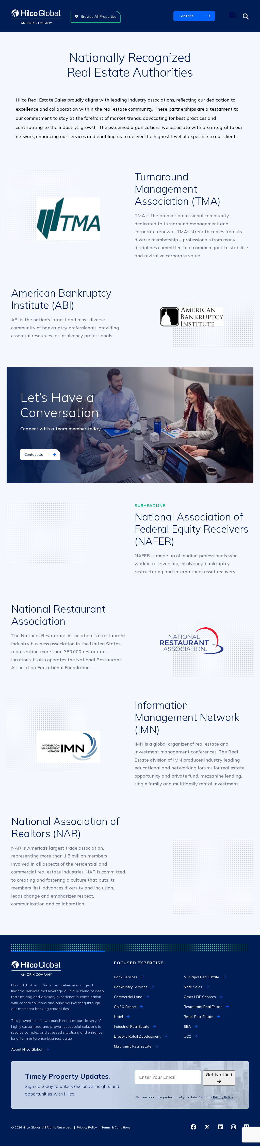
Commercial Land (128, 997)
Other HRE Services (200, 997)
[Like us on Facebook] (193, 1127)
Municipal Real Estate (201, 977)
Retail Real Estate (198, 1016)
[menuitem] (146, 977)
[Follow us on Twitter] (207, 1127)
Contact (185, 16)
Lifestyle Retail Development (137, 1036)
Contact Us (34, 454)
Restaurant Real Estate (203, 1006)
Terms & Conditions (116, 1127)
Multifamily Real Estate (132, 1046)
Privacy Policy (223, 1097)
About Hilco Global (26, 1049)
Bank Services (125, 977)
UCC (187, 1036)
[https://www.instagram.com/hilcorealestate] (233, 1127)
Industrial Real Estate (131, 1026)
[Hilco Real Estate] (36, 16)
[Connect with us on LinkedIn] (220, 1127)
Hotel (118, 1016)
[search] (246, 16)
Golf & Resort (125, 1006)
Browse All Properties (98, 16)
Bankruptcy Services (130, 987)
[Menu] (233, 15)
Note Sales (193, 987)
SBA (187, 1026)
